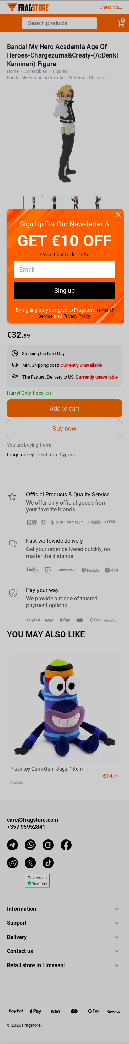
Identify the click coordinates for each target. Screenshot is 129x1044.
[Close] (118, 214)
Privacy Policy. (77, 316)
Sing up (64, 290)
